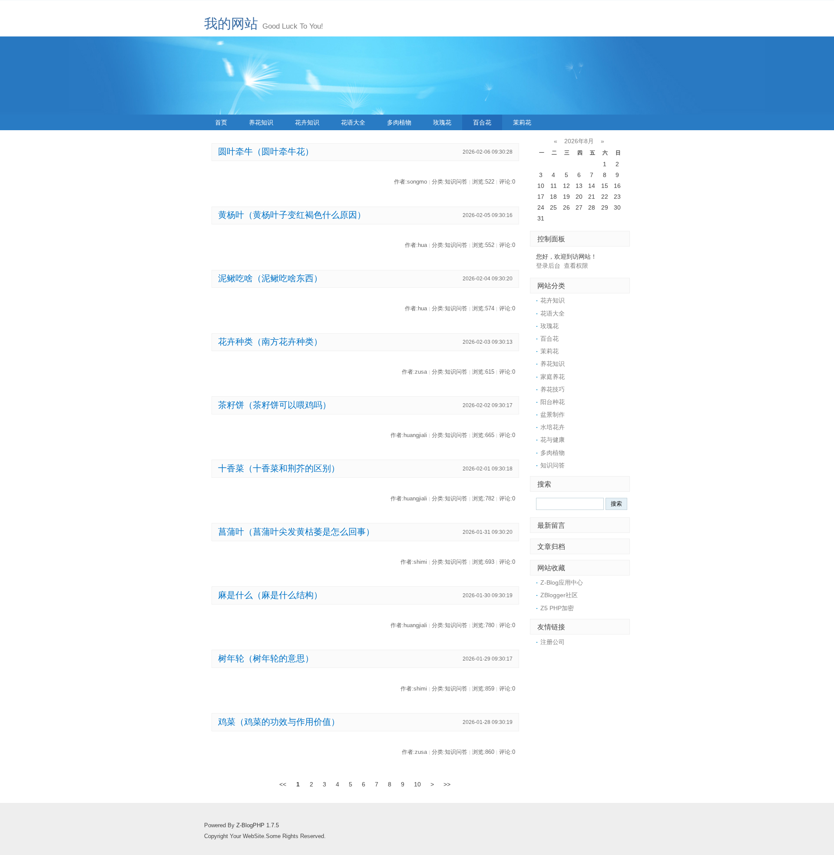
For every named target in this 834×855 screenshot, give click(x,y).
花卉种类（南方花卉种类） (270, 341)
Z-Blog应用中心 (561, 582)
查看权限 (576, 265)
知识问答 (552, 465)
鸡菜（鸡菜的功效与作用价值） (279, 722)
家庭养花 (552, 376)
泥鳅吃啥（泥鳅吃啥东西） (270, 278)
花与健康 (552, 439)
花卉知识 (307, 122)
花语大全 (353, 122)
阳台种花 (552, 401)
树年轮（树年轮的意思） (266, 658)
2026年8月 (579, 141)
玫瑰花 (442, 122)
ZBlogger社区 (559, 595)
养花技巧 (552, 389)
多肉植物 (399, 122)
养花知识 (261, 122)
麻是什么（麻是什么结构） (270, 595)
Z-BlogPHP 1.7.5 (257, 825)
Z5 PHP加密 (557, 608)
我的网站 (231, 23)
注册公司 (552, 641)
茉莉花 (522, 122)
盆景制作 (552, 414)
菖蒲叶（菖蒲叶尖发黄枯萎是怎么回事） (296, 531)
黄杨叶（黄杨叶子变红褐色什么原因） (292, 215)
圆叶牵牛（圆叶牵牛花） (266, 151)
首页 (221, 122)
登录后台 (548, 265)
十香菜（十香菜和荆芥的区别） (279, 468)
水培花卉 (552, 427)
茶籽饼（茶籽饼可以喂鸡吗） (274, 405)
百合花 (482, 122)
